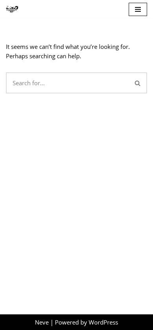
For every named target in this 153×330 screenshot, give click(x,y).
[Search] (138, 82)
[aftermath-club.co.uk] (12, 9)
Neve (42, 322)
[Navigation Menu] (138, 9)
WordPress (103, 322)
